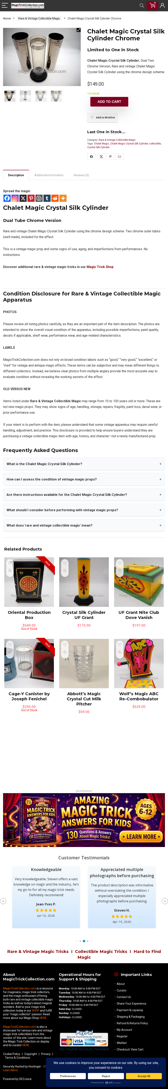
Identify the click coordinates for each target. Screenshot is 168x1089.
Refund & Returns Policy (132, 1023)
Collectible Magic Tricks (101, 951)
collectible (155, 143)
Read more (29, 634)
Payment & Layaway (130, 1010)
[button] (79, 30)
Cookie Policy (11, 1054)
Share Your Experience (131, 1003)
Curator (122, 990)
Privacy (46, 1054)
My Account (124, 1029)
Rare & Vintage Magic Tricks (38, 951)
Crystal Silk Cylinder (98, 147)
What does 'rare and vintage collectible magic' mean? (84, 525)
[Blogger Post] (39, 198)
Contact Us (124, 997)
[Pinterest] (31, 198)
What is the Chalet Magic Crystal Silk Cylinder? (84, 464)
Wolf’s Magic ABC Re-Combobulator (139, 696)
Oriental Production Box (29, 615)
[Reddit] (55, 198)
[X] (23, 198)
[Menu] (5, 5)
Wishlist (122, 1043)
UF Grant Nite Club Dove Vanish (138, 615)
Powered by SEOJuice (17, 1079)
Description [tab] (16, 175)
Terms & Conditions (17, 1057)
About (121, 984)
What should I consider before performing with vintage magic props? (84, 510)
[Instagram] (15, 198)
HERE (43, 1018)
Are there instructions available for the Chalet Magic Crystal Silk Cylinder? (84, 495)
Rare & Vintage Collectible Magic (39, 18)
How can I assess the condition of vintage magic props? (84, 479)
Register (122, 1036)
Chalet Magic (101, 143)
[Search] (142, 5)
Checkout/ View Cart (130, 1049)
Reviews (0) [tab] (81, 175)
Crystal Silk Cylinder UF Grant (84, 615)
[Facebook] (7, 198)
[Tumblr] (47, 198)
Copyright (30, 1054)
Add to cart (109, 102)
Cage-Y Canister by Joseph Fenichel (29, 696)
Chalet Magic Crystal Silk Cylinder (129, 143)
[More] (63, 198)
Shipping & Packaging (131, 1016)
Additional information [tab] (49, 175)
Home (7, 18)
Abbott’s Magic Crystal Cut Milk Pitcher (84, 698)
